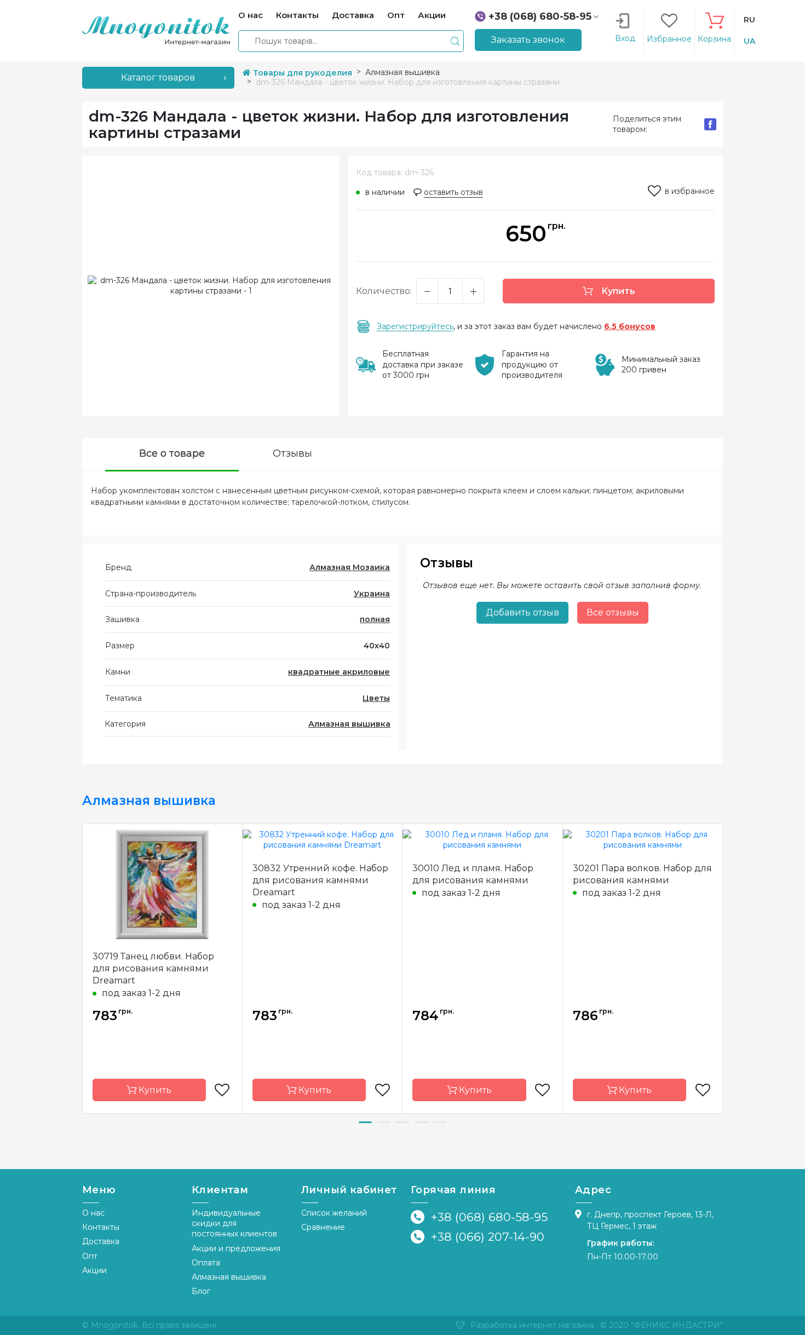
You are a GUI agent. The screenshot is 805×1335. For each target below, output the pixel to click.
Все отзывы (612, 612)
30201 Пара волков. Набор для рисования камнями (642, 874)
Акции (94, 1270)
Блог (201, 1291)
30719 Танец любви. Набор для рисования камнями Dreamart (153, 968)
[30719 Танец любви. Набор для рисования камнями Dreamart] (162, 884)
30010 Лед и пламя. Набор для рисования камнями (472, 874)
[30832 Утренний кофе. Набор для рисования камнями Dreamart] (323, 839)
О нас (93, 1213)
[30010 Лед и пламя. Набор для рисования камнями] (482, 839)
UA (749, 41)
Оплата (206, 1263)
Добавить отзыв (522, 612)
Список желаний (334, 1213)
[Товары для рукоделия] (156, 30)
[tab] (172, 454)
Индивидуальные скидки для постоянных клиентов (234, 1223)
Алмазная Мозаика (349, 567)
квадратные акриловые (339, 672)
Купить (617, 291)
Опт (89, 1256)
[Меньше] (427, 291)
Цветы (376, 698)
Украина (372, 594)
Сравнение (323, 1227)
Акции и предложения (236, 1248)
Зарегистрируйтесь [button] (415, 326)
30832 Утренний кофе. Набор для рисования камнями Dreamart (320, 880)
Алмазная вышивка (349, 724)
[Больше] (473, 291)
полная (375, 619)
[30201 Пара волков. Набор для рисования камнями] (643, 839)
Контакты (100, 1227)
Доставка (100, 1241)
